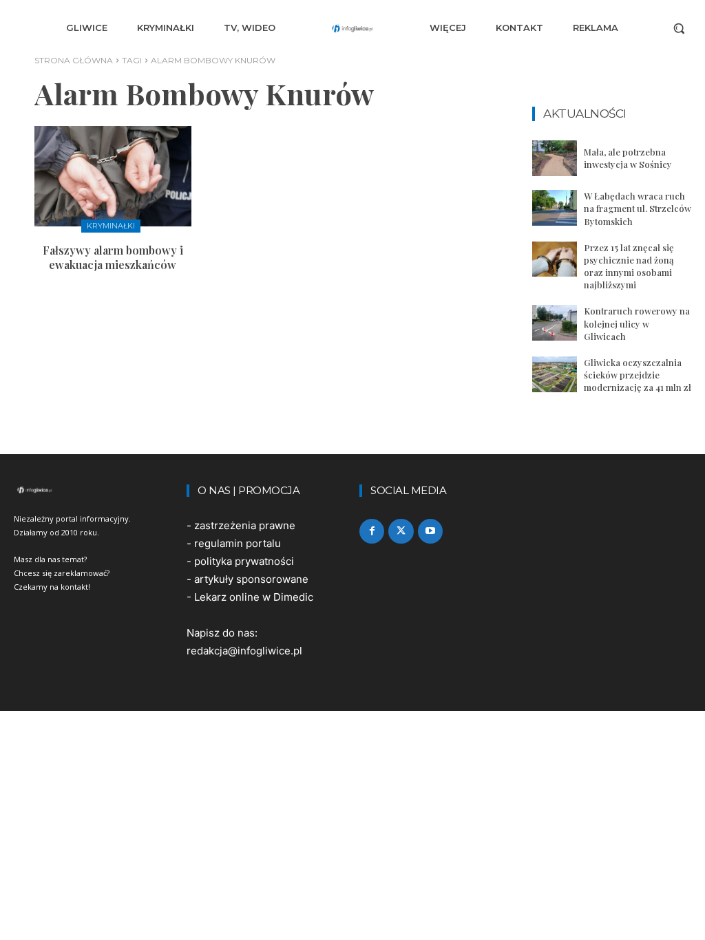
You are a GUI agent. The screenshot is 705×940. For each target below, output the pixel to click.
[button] (678, 28)
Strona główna (73, 60)
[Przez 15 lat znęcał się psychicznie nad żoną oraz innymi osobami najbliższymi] (554, 259)
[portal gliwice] (93, 490)
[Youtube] (430, 531)
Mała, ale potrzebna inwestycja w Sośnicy (628, 158)
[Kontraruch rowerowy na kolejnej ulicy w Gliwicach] (554, 323)
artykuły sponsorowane (251, 579)
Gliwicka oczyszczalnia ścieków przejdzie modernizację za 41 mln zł (637, 374)
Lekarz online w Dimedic (253, 596)
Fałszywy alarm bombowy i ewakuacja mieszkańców (113, 257)
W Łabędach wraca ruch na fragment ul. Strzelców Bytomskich (637, 208)
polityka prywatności (244, 561)
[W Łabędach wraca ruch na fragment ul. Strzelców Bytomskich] (554, 208)
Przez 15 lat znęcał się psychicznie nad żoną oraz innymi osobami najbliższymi (629, 266)
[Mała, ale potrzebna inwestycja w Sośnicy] (554, 158)
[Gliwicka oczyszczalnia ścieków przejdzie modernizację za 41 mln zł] (554, 374)
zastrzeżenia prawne (244, 525)
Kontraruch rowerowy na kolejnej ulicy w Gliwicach (637, 323)
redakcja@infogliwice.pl (244, 650)
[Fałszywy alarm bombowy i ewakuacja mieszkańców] (112, 176)
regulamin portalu (237, 543)
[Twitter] (400, 531)
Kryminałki (111, 226)
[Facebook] (371, 531)
